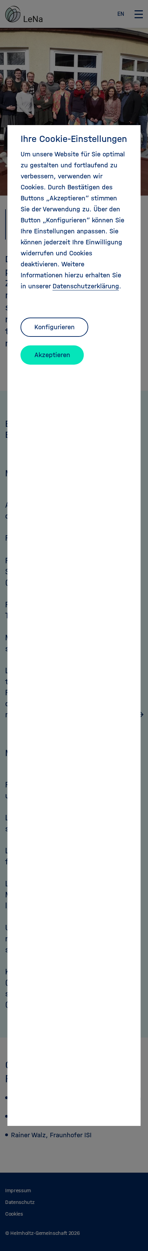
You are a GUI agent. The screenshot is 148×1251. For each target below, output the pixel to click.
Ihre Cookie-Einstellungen (74, 138)
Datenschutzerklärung (86, 286)
